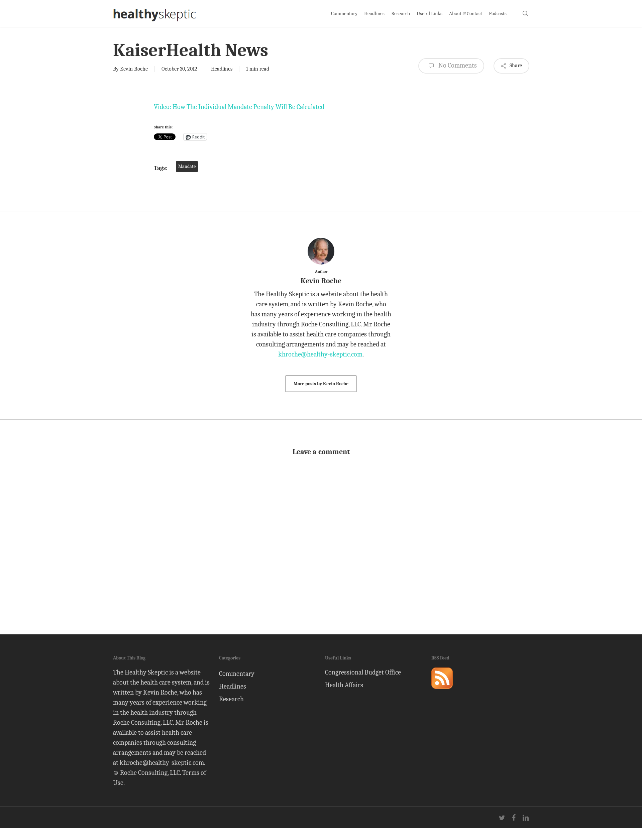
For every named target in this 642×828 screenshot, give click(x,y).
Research (231, 699)
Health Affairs (344, 685)
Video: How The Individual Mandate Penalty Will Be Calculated (239, 107)
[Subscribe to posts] (442, 692)
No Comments (457, 65)
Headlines (221, 69)
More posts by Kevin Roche (321, 384)
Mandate (187, 166)
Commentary (236, 674)
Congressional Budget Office (363, 672)
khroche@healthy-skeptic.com (320, 354)
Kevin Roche (134, 69)
